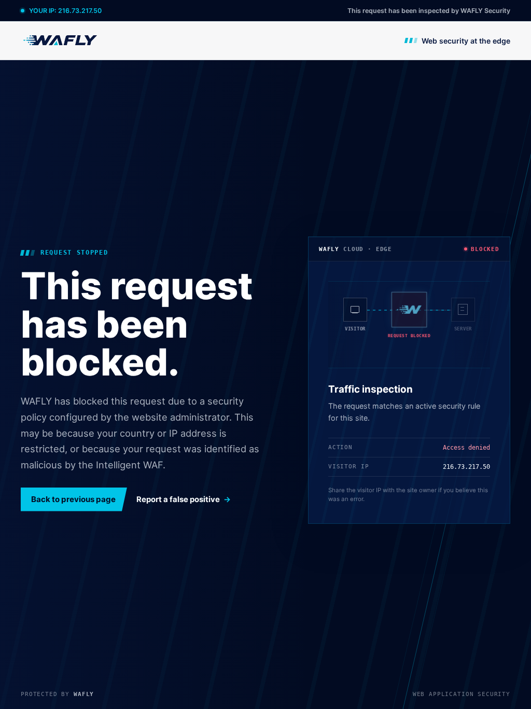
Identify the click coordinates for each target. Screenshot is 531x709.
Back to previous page (73, 499)
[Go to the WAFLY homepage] (61, 40)
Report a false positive (178, 499)
